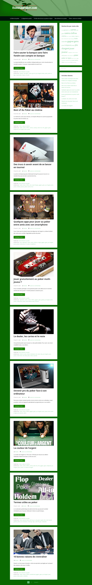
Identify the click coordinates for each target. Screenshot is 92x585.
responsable (18, 75)
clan (31, 185)
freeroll (50, 520)
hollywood (16, 129)
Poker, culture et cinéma (75, 18)
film (43, 127)
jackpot (73, 45)
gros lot (33, 73)
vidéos (25, 413)
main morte (19, 355)
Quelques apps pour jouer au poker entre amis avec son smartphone (32, 223)
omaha (68, 55)
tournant (35, 355)
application (24, 242)
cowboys (35, 127)
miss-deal (25, 355)
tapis (34, 521)
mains (18, 576)
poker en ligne (66, 58)
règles (77, 58)
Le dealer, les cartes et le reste (29, 336)
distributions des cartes (35, 354)
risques (23, 75)
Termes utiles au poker (25, 502)
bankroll (24, 520)
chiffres (27, 127)
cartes (21, 127)
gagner (46, 127)
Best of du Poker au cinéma (28, 109)
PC (26, 244)
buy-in (33, 520)
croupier (69, 36)
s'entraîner (25, 576)
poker (46, 73)
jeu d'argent (38, 73)
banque (21, 73)
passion (22, 186)
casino (30, 73)
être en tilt (46, 520)
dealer (28, 354)
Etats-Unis (40, 127)
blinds (28, 520)
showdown (24, 521)
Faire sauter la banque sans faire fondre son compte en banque (31, 54)
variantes (74, 62)
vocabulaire (44, 521)
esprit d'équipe (35, 185)
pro (18, 413)
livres (49, 411)
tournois (37, 301)
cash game (26, 73)
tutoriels (21, 413)
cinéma (31, 127)
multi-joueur (22, 244)
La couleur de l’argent (25, 448)
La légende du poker (26, 18)
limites (43, 73)
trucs (32, 186)
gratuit (42, 299)
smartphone (33, 244)
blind (69, 30)
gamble (15, 521)
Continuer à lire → (19, 68)
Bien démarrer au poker (61, 18)
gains (49, 127)
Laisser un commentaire (35, 59)
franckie (25, 59)
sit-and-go (30, 521)
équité (42, 520)
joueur (28, 129)
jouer (25, 129)
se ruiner (27, 75)
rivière (31, 355)
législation (70, 52)
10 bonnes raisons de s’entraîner (30, 556)
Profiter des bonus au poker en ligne (43, 18)
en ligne (39, 242)
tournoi (29, 186)
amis (21, 242)
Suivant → (36, 582)
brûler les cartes (23, 354)
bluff (31, 520)
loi (68, 52)
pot (21, 521)
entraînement (33, 574)
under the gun (38, 521)
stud (71, 60)
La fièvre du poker (14, 18)
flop (41, 354)
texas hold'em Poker (30, 301)
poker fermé (73, 58)
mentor (18, 186)
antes (21, 520)
